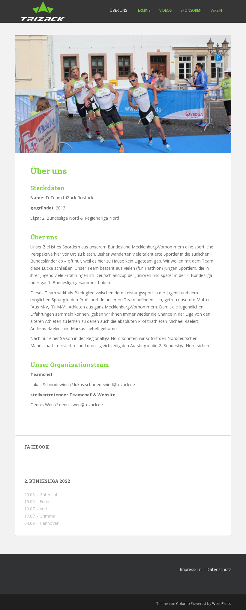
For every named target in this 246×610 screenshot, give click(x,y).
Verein (216, 10)
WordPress (221, 603)
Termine (143, 10)
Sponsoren (191, 10)
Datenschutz (218, 569)
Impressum (191, 569)
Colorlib (183, 603)
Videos (165, 10)
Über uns (118, 10)
